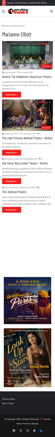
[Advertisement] (27, 245)
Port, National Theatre (14, 192)
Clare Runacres (10, 72)
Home (7, 26)
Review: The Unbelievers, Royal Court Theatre (26, 77)
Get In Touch (8, 403)
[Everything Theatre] (18, 11)
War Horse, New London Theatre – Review (25, 163)
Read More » (11, 94)
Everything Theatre (11, 134)
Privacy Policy (8, 399)
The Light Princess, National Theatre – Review (27, 138)
